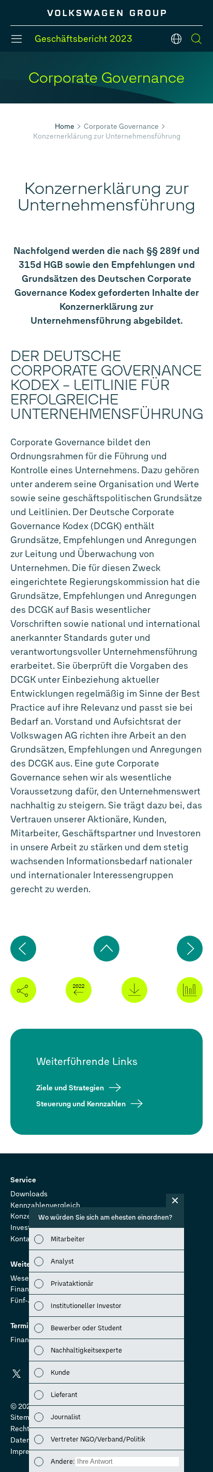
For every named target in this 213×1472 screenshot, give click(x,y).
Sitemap (24, 1417)
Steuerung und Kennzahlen (81, 1103)
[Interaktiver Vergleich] (190, 990)
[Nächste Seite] (190, 949)
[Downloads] (134, 990)
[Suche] (196, 39)
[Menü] (16, 39)
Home (64, 126)
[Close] (175, 1200)
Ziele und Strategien (70, 1087)
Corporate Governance (121, 126)
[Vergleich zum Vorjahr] (79, 990)
